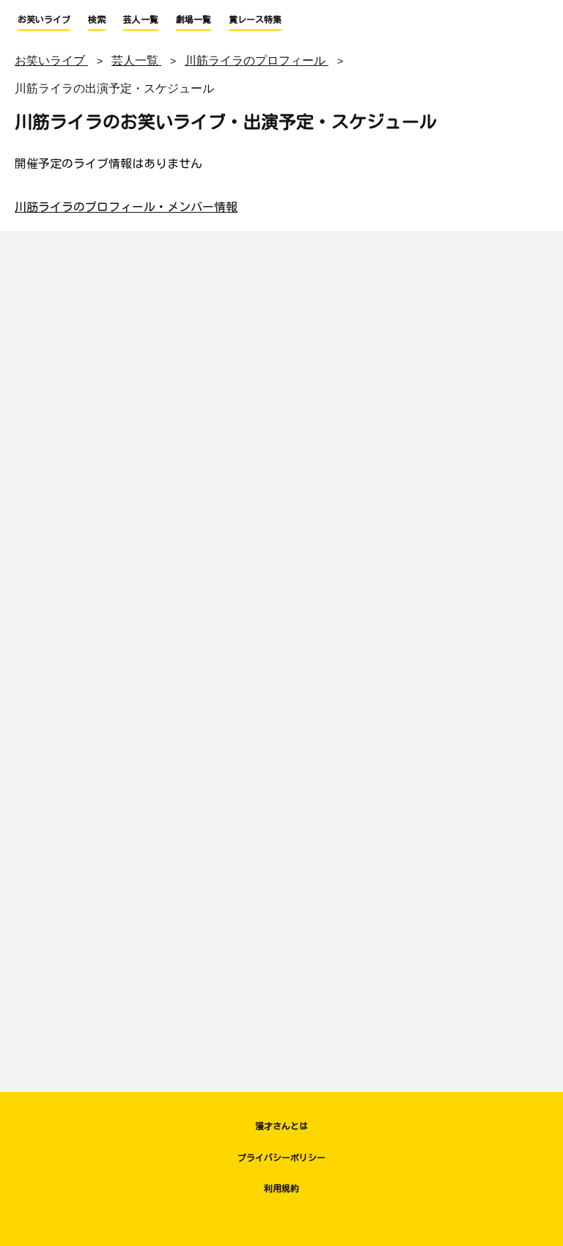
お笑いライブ (44, 19)
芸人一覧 (140, 19)
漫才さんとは (281, 1125)
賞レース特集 (255, 19)
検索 (97, 19)
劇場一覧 (193, 19)
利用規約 (281, 1188)
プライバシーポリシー (281, 1157)
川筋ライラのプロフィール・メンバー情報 (126, 207)
